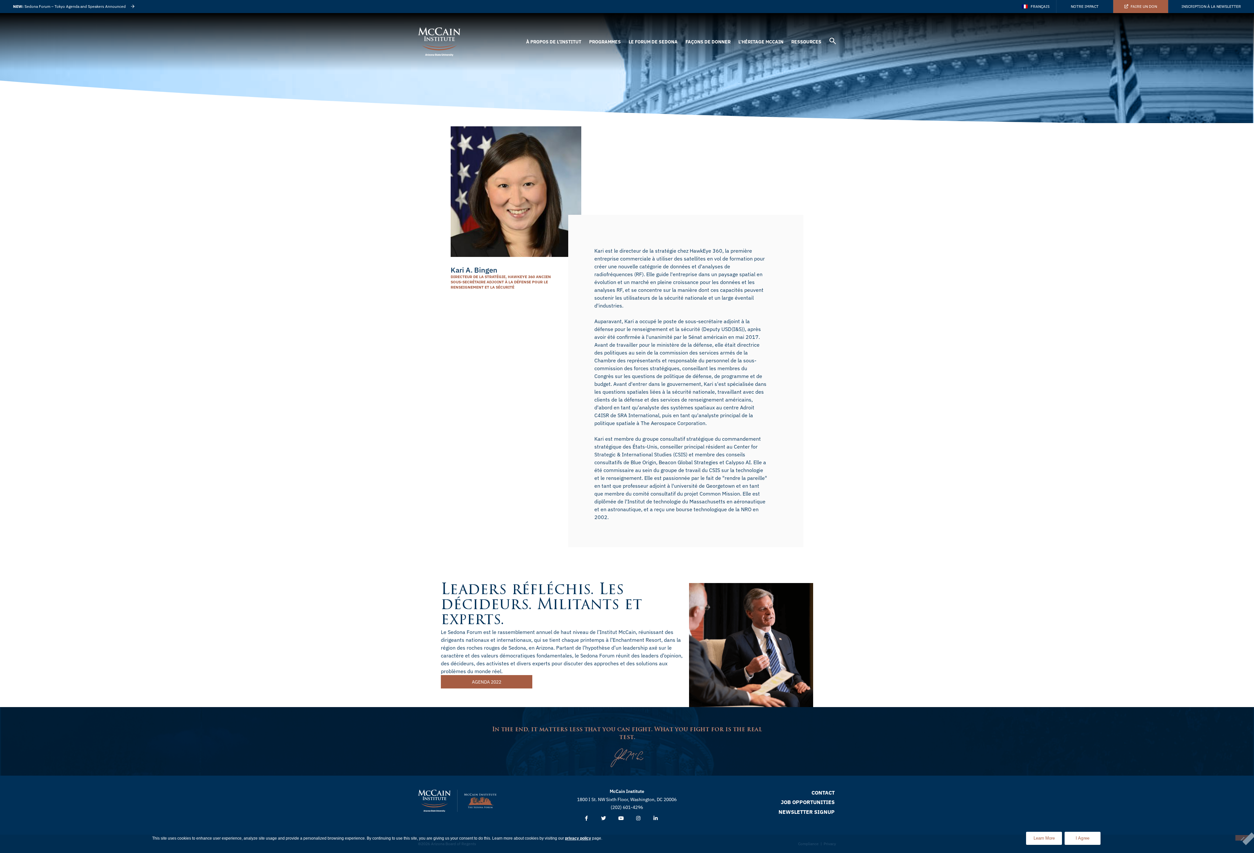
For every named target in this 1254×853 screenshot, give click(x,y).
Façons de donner (708, 42)
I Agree (1083, 838)
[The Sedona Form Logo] (480, 801)
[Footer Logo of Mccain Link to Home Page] (434, 801)
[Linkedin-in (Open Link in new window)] (655, 818)
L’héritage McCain (760, 42)
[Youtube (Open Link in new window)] (621, 818)
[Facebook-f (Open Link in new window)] (586, 818)
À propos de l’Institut (553, 42)
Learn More (1048, 836)
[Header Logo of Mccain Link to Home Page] (439, 41)
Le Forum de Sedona (653, 42)
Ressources (806, 42)
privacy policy (578, 838)
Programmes (605, 42)
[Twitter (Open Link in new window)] (603, 818)
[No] (1242, 838)
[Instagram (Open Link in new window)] (638, 818)
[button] (832, 42)
